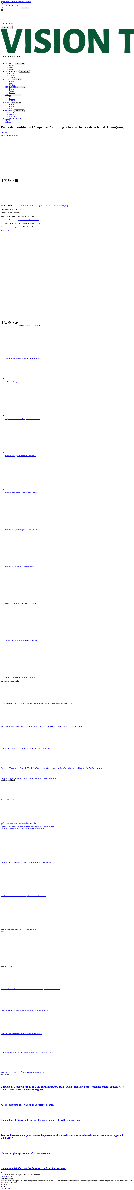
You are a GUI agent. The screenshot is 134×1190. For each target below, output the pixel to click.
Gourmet (12, 93)
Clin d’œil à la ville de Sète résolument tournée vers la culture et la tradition (25, 748)
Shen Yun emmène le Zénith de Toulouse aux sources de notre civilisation (25, 1010)
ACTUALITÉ (10, 63)
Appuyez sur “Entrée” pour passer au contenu (16, 2)
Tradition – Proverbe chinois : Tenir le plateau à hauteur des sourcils (23, 896)
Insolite (11, 89)
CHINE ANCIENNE (12, 71)
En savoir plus (5, 1188)
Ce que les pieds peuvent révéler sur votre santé (27, 1153)
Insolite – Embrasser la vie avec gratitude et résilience (18, 929)
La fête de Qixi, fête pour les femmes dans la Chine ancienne (33, 1168)
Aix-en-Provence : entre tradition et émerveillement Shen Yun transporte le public (27, 1052)
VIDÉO (7, 120)
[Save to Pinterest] (9, 180)
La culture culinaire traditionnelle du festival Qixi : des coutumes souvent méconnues (29, 778)
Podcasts (8, 122)
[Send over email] (16, 182)
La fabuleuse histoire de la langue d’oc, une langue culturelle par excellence (42, 1120)
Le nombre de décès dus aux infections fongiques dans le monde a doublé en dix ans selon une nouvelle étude (37, 703)
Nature (11, 108)
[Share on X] (6, 182)
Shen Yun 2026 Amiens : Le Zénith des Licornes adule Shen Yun (22, 1072)
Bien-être (12, 99)
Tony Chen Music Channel (31, 223)
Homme (12, 105)
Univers (11, 106)
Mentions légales (6, 1176)
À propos (4, 1173)
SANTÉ (8, 95)
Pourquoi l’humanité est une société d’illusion (16, 800)
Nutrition (12, 101)
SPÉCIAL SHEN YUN (13, 118)
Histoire (11, 73)
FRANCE (8, 79)
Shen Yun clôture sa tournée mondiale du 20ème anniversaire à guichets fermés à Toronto (30, 989)
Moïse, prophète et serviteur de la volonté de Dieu (27, 1104)
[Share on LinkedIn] (13, 182)
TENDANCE (9, 110)
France (11, 65)
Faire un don (9, 23)
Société (11, 112)
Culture (11, 83)
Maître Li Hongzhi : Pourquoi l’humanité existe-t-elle (18, 823)
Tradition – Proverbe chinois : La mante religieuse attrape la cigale (22, 828)
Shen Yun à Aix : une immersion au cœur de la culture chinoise (21, 1034)
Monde (11, 69)
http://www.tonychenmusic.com (28, 220)
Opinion (12, 116)
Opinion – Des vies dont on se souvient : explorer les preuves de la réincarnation (27, 827)
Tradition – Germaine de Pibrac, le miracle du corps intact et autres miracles (26, 862)
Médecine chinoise (15, 97)
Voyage (11, 91)
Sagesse (11, 75)
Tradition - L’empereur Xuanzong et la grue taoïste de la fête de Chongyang (43, 206)
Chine (11, 67)
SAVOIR (8, 103)
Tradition (12, 77)
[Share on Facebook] (2, 182)
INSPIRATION (10, 87)
